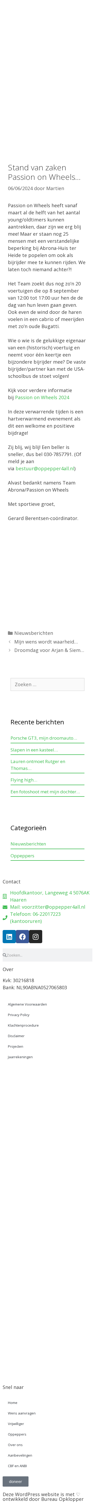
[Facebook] (22, 936)
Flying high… (24, 780)
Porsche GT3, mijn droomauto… (44, 738)
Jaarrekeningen (20, 1057)
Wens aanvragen (22, 1413)
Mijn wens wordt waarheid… (46, 642)
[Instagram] (35, 936)
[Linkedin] (9, 936)
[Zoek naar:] (47, 684)
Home (12, 1402)
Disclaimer (16, 1035)
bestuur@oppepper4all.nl (45, 468)
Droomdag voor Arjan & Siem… (49, 650)
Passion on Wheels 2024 (42, 397)
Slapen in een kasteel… (34, 750)
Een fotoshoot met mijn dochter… (45, 792)
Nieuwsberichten (33, 633)
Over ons (15, 1444)
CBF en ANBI (17, 1465)
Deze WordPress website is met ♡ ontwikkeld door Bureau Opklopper (43, 1496)
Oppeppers (22, 856)
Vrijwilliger (16, 1423)
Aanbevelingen (20, 1455)
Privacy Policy (19, 1014)
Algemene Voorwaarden (27, 1004)
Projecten (15, 1046)
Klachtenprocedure (23, 1025)
